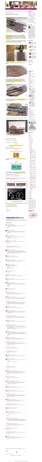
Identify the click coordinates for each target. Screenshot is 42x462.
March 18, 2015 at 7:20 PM (12, 259)
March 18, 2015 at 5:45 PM (12, 230)
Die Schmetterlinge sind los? (32, 80)
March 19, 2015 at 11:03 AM (12, 320)
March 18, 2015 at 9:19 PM (11, 278)
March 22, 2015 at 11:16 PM (12, 386)
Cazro (8, 259)
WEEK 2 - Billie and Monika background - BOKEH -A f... (33, 179)
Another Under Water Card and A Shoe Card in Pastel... (33, 162)
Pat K (8, 292)
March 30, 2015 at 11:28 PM (12, 436)
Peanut (8, 282)
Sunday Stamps (31, 101)
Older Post (26, 451)
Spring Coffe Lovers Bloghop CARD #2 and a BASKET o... (33, 184)
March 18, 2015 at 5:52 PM (12, 235)
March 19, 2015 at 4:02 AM (12, 310)
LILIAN (30, 75)
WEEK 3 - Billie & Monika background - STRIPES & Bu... (33, 168)
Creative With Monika (30, 200)
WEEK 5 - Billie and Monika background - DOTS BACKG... (33, 152)
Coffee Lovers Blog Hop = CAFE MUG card (34, 50)
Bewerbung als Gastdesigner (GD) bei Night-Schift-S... (33, 150)
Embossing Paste (11, 220)
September (31, 142)
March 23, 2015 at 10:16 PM (14, 407)
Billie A (8, 310)
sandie (8, 230)
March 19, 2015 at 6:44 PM (12, 331)
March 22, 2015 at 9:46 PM (12, 376)
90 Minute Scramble (31, 112)
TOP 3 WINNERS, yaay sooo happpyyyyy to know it (16, 145)
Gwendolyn (30, 81)
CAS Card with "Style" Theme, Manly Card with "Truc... (33, 154)
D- (7, 264)
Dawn (8, 376)
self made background (24, 220)
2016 (29, 137)
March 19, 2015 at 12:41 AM (12, 292)
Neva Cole (8, 399)
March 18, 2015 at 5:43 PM (11, 224)
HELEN (30, 78)
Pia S (7, 337)
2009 (29, 196)
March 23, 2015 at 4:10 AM (13, 399)
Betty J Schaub (9, 407)
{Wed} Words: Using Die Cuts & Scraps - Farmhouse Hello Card (32, 77)
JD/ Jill (8, 288)
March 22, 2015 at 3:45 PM (13, 370)
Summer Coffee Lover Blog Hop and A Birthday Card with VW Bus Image (34, 47)
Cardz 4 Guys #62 (8, 142)
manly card (20, 220)
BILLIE (30, 73)
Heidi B (8, 320)
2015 (29, 138)
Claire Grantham (9, 423)
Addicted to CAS (31, 116)
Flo (7, 224)
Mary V (30, 83)
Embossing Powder (15, 220)
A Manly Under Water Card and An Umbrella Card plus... (33, 164)
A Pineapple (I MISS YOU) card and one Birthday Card (33, 170)
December (31, 139)
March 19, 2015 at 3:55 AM (13, 306)
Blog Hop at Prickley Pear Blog (13, 79)
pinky (8, 386)
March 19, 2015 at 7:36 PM (11, 337)
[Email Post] (14, 219)
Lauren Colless (9, 301)
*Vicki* (8, 331)
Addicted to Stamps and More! (32, 88)
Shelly (8, 274)
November (31, 140)
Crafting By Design (8, 174)
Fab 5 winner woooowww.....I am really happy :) (16, 163)
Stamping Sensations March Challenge (11, 148)
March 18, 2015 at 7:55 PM (11, 264)
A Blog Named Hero (31, 113)
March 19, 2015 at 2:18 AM (14, 301)
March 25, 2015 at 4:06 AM (14, 423)
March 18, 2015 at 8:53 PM (12, 274)
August (30, 143)
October (31, 141)
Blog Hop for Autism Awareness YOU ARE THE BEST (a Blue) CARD (34, 43)
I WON (18, 220)
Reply (8, 228)
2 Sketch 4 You (30, 111)
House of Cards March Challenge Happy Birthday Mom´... (33, 188)
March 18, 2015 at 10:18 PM (12, 282)
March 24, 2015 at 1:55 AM (12, 411)
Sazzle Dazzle (8, 370)
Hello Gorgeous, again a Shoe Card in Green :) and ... (33, 172)
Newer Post (7, 451)
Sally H (8, 436)
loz (7, 278)
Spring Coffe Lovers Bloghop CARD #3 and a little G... (33, 182)
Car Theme (9, 220)
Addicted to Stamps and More (32, 117)
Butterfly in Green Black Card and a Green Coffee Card (33, 174)
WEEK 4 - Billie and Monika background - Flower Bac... (33, 158)
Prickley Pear (7, 81)
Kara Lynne (8, 306)
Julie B (8, 235)
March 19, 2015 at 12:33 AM (12, 288)
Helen (8, 411)
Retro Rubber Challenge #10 (9, 158)
